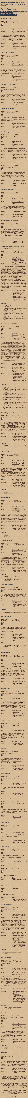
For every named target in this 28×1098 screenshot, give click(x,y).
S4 (5, 313)
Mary (13, 875)
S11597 (6, 445)
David (18, 935)
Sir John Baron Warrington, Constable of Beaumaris (13, 346)
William (16, 506)
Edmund (11, 628)
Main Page (3, 11)
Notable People (4, 13)
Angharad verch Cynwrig (19, 211)
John (11, 671)
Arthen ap (17, 28)
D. (12, 894)
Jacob (18, 945)
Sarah (11, 425)
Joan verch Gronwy (17, 43)
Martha (10, 595)
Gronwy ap (19, 36)
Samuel (17, 436)
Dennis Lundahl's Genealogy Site (9, 14)
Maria (16, 879)
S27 (5, 1048)
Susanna (14, 917)
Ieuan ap (18, 157)
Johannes (19, 1024)
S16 (5, 308)
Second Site (16, 1095)
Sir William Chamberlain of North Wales (18, 369)
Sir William (15, 334)
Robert (16, 730)
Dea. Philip (6, 471)
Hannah (11, 516)
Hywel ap (16, 76)
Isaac (16, 528)
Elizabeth (16, 939)
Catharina (16, 1027)
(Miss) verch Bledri (9, 38)
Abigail (16, 510)
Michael (16, 460)
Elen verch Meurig (17, 31)
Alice (15, 264)
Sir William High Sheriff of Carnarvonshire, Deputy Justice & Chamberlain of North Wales (19, 295)
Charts (24, 11)
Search (11, 13)
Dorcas (14, 666)
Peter (17, 914)
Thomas (16, 783)
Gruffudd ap (18, 46)
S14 (5, 646)
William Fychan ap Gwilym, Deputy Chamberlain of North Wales (18, 260)
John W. (19, 942)
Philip (17, 439)
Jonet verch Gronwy (18, 154)
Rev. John (17, 550)
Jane (5, 271)
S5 (5, 305)
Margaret (15, 272)
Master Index (19, 11)
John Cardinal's (11, 1095)
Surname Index (10, 11)
